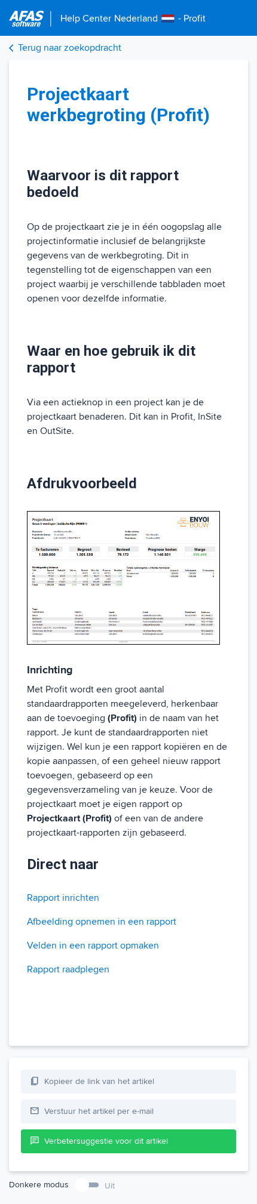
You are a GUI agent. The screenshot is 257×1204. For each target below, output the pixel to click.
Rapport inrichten (63, 898)
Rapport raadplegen (68, 969)
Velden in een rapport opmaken (93, 946)
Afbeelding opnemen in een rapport (101, 922)
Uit (110, 1186)
